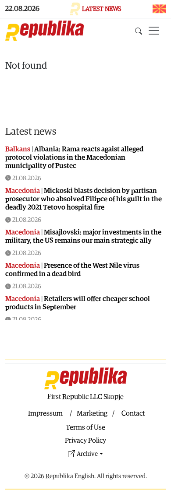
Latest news (31, 131)
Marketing (92, 413)
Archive (87, 454)
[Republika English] (44, 30)
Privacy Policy (85, 440)
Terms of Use (85, 427)
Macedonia (22, 190)
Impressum (45, 413)
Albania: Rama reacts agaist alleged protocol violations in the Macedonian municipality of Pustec (74, 157)
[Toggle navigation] (154, 30)
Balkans (17, 149)
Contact (133, 413)
